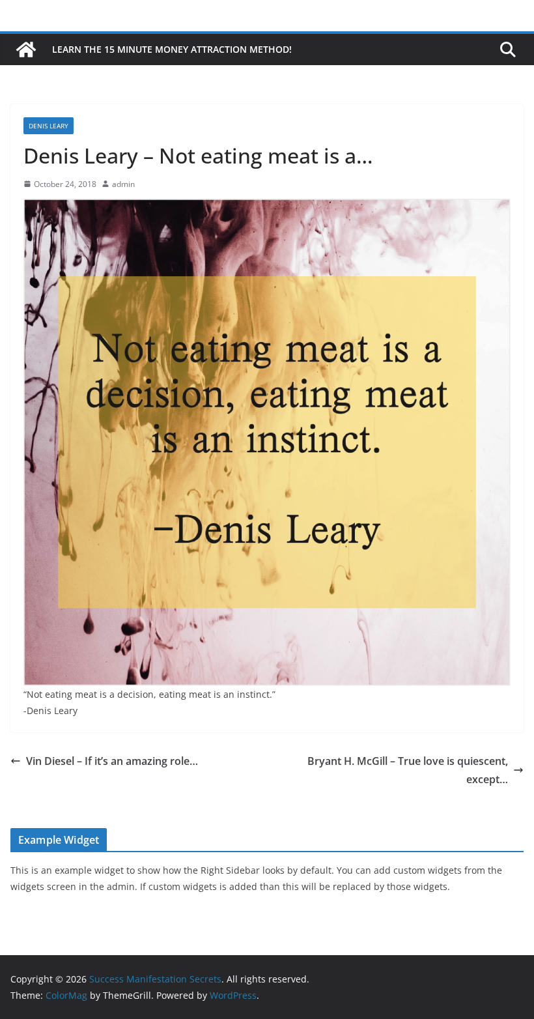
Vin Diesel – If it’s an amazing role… (112, 761)
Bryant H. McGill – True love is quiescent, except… (407, 770)
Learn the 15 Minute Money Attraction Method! (172, 49)
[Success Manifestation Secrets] (26, 49)
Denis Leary (48, 125)
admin (123, 184)
